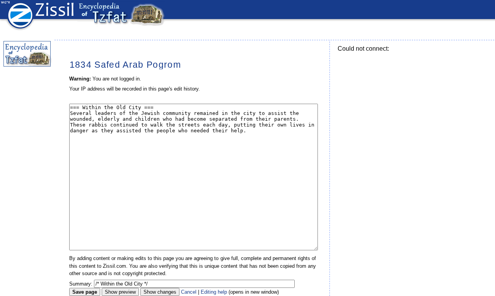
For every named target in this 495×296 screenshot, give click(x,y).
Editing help (214, 292)
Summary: (80, 284)
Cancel (188, 292)
